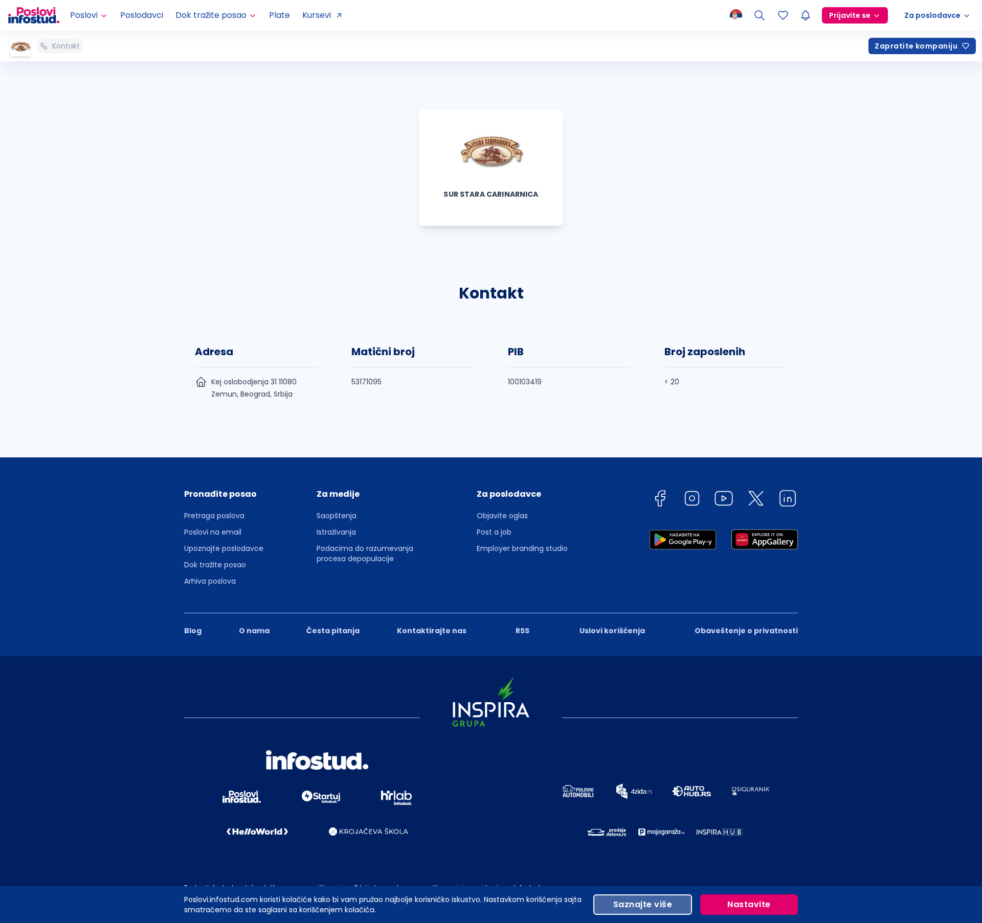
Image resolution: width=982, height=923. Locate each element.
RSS (522, 631)
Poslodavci (141, 15)
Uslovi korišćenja (612, 631)
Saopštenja (336, 516)
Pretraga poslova (214, 516)
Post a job (494, 532)
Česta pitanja (333, 631)
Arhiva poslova (210, 581)
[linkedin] (787, 500)
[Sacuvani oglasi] (783, 15)
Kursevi (316, 15)
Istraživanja (336, 532)
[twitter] (756, 500)
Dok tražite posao (215, 565)
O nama (254, 631)
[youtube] (723, 500)
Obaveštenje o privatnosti (746, 631)
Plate (279, 15)
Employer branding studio (522, 548)
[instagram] (692, 500)
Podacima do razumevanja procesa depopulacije (365, 553)
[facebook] (660, 500)
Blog (193, 631)
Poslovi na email (212, 532)
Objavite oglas (502, 516)
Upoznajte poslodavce (223, 548)
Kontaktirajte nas (431, 631)
